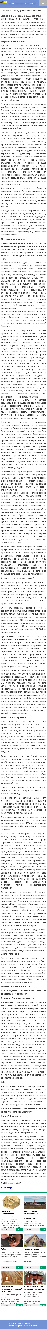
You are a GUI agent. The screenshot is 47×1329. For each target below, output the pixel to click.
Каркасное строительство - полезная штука (8, 1213)
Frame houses (6, 11)
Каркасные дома (31, 1249)
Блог (14, 11)
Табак (3, 1249)
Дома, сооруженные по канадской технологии (34, 1288)
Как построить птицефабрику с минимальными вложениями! (31, 1214)
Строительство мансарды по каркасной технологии (11, 1289)
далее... (19, 1229)
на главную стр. (9, 1187)
